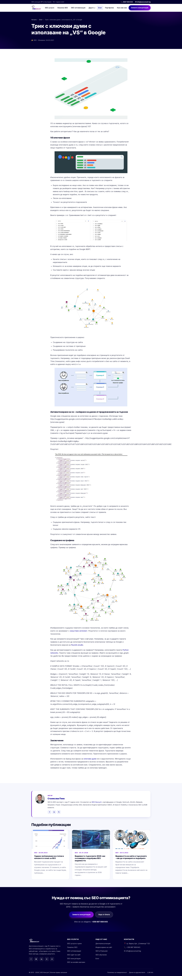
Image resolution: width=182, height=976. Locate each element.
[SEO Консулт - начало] (36, 8)
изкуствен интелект (78, 631)
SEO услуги (49, 8)
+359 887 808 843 (100, 922)
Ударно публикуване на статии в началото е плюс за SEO (49, 857)
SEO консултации (74, 959)
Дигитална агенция (103, 943)
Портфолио (109, 8)
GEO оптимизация (78, 8)
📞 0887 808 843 (127, 2)
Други (91, 8)
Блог (100, 8)
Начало (34, 19)
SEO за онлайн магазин (76, 962)
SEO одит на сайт (73, 955)
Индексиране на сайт (104, 947)
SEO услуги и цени (74, 943)
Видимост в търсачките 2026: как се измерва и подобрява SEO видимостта (90, 858)
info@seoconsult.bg (133, 951)
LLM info (150, 972)
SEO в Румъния (101, 951)
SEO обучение (101, 955)
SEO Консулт (97, 802)
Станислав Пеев (56, 798)
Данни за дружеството (137, 972)
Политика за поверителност (117, 972)
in (54, 812)
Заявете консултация (139, 8)
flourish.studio (77, 645)
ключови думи (90, 759)
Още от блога (104, 914)
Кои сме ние (122, 8)
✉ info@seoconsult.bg (143, 2)
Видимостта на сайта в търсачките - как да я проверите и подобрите (131, 857)
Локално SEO (62, 8)
